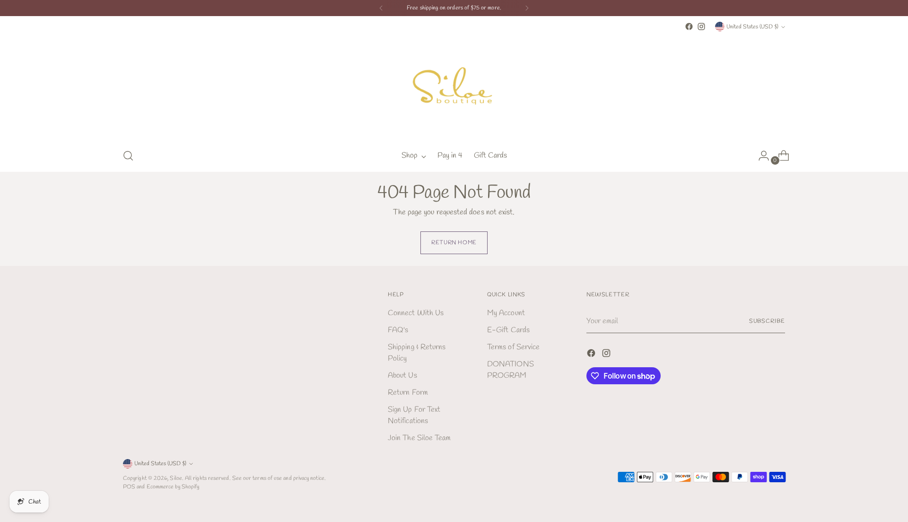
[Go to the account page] (760, 155)
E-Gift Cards (508, 330)
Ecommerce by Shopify (173, 487)
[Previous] (381, 8)
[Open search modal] (128, 155)
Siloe (176, 478)
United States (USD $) (752, 27)
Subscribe (767, 321)
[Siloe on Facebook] (689, 26)
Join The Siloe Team (419, 438)
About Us (402, 375)
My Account (506, 313)
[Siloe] (454, 86)
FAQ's (398, 330)
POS (129, 487)
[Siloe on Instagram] (701, 26)
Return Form (408, 393)
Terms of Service (513, 347)
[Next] (526, 8)
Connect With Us (416, 313)
